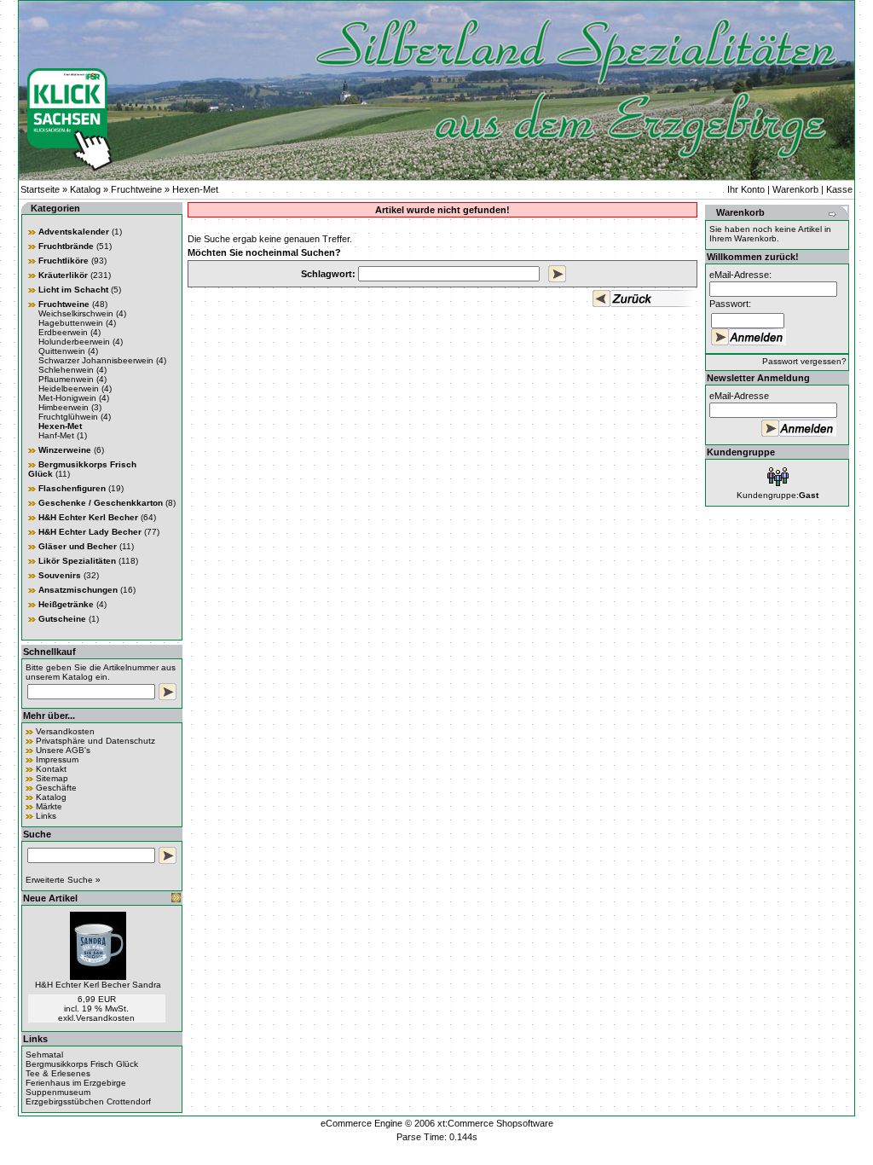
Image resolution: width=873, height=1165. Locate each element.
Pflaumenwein (66, 379)
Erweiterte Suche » (63, 879)
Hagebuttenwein (70, 322)
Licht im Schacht (73, 289)
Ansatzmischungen (78, 589)
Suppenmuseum (58, 1092)
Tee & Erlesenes (58, 1073)
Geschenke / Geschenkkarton (100, 502)
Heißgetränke (66, 604)
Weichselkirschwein (75, 313)
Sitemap (52, 778)
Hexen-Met (195, 189)
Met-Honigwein (67, 398)
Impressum (57, 759)
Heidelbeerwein (68, 388)
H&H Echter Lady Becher (90, 531)
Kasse (839, 189)
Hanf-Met (56, 435)
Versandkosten (65, 731)
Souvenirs (59, 575)
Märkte (49, 806)
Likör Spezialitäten (77, 560)
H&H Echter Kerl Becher (88, 517)
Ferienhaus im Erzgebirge (76, 1082)
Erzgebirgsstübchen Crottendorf (88, 1101)
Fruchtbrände (66, 246)
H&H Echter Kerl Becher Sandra (98, 984)
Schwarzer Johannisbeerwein (95, 360)
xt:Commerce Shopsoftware (495, 1123)
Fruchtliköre (63, 260)
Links (46, 815)
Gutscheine (62, 618)
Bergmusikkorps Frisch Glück (82, 1064)
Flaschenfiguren (72, 488)
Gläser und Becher (77, 546)
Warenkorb (795, 189)
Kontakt (51, 769)
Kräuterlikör (63, 275)
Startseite (40, 189)
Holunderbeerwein (74, 341)
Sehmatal (44, 1054)
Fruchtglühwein (68, 416)
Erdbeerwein (63, 332)
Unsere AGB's (63, 750)
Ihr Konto (746, 189)
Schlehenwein (66, 369)
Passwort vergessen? (804, 361)
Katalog (85, 189)
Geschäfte (56, 787)
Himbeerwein (63, 407)
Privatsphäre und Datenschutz (95, 740)
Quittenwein (61, 351)
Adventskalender (73, 231)
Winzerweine (64, 450)
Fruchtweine (136, 189)
